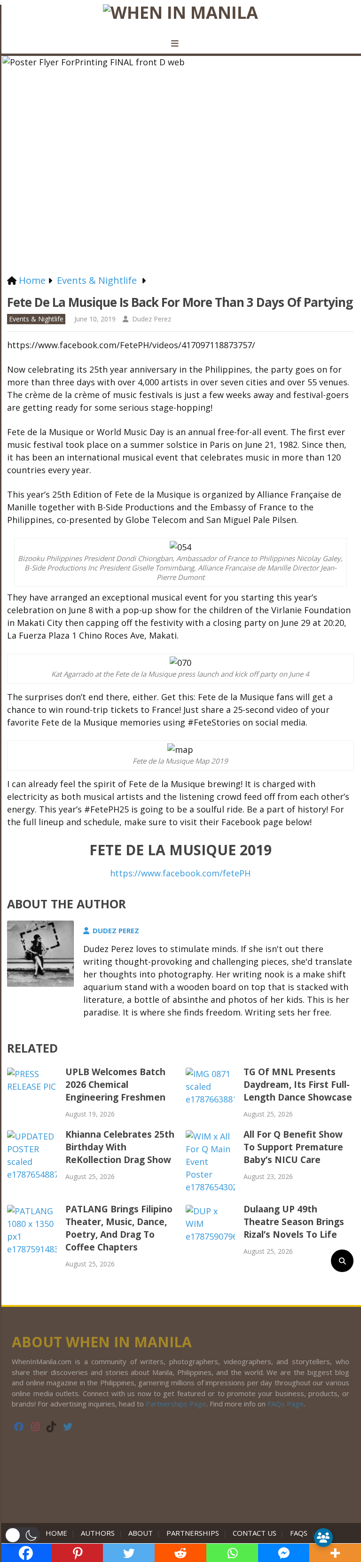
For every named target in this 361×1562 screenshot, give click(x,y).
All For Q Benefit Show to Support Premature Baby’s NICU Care (293, 1147)
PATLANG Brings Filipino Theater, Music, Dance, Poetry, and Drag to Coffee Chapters (119, 1228)
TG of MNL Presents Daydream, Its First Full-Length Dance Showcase (297, 1084)
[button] (22, 1535)
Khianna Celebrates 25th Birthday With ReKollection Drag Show (119, 1147)
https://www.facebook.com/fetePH (180, 873)
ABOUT (141, 1533)
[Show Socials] (323, 1537)
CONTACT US (254, 1533)
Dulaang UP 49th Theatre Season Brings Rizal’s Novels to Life (293, 1222)
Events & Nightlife (36, 318)
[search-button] (342, 1261)
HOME (58, 1533)
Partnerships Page (176, 1403)
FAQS (298, 1533)
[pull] (180, 44)
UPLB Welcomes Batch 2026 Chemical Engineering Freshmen (115, 1084)
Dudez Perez (151, 318)
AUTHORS (97, 1533)
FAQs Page (285, 1403)
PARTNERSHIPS (193, 1533)
